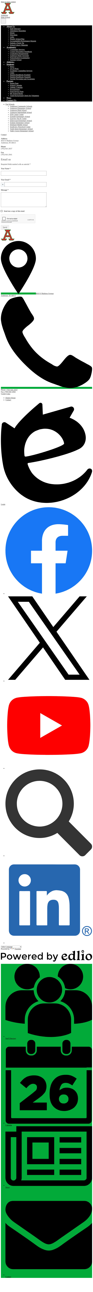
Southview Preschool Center (20, 127)
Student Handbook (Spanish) (20, 77)
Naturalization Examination (20, 58)
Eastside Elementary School (20, 117)
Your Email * (5, 180)
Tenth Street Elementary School (21, 129)
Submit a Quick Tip (17, 43)
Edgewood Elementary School (21, 121)
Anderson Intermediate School (21, 112)
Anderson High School (18, 110)
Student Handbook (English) (20, 75)
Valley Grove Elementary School (22, 131)
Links (12, 37)
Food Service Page (16, 92)
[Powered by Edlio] (46, 961)
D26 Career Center (17, 114)
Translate (18, 949)
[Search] (48, 856)
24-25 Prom (14, 69)
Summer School (15, 60)
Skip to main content (8, 2)
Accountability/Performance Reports (23, 41)
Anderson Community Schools (21, 106)
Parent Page (14, 83)
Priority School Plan (17, 39)
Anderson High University (19, 56)
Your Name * (6, 169)
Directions (13, 35)
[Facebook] (48, 594)
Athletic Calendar (16, 87)
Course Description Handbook (21, 52)
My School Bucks (16, 94)
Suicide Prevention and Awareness (22, 79)
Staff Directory (15, 29)
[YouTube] (48, 768)
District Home (10, 398)
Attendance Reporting (18, 31)
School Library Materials (19, 45)
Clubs (12, 73)
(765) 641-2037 (12, 390)
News (12, 67)
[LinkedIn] (48, 943)
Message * (5, 190)
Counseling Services (17, 50)
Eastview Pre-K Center (18, 119)
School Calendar (16, 85)
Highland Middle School (19, 125)
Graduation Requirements (19, 54)
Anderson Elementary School (20, 108)
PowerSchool (15, 89)
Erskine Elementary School (19, 123)
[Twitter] (48, 681)
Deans (12, 33)
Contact (8, 400)
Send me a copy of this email (13, 211)
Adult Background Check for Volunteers (24, 96)
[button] (10, 26)
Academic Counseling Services (21, 71)
